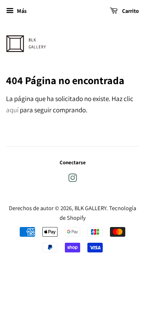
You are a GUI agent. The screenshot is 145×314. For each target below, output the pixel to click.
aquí (12, 109)
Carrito (130, 10)
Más (21, 10)
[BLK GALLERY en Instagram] (72, 179)
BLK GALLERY (90, 208)
